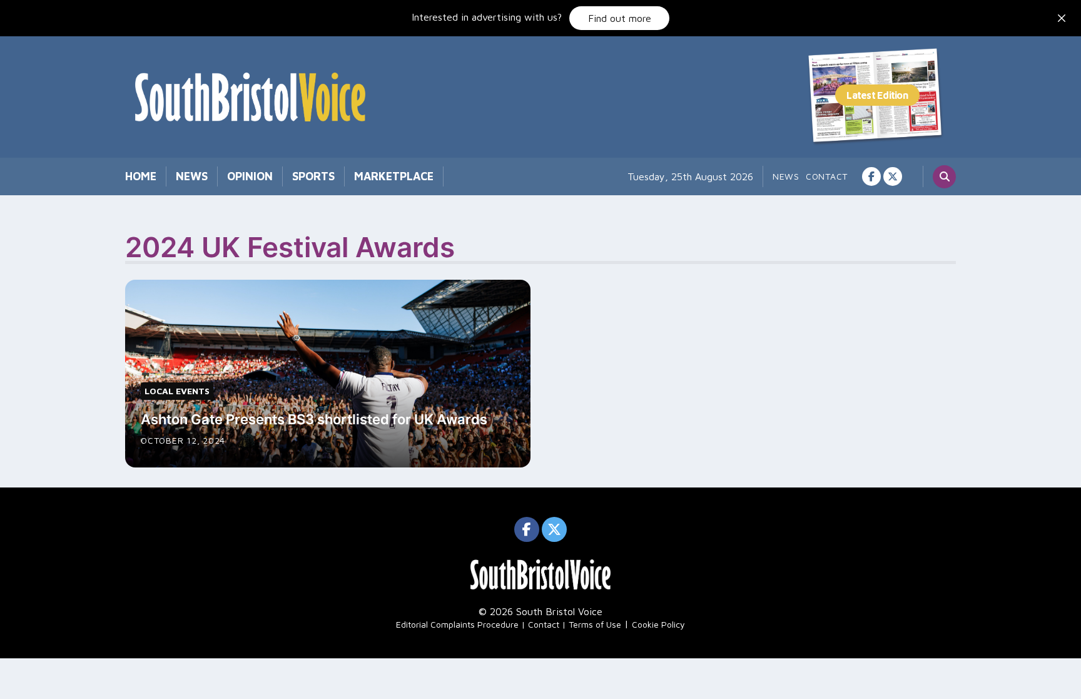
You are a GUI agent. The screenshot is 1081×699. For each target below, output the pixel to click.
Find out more (619, 18)
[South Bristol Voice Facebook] (871, 176)
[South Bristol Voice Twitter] (892, 176)
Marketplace (394, 176)
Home (140, 176)
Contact (827, 176)
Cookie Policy (658, 624)
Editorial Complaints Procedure (457, 624)
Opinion (250, 176)
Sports (313, 176)
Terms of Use (595, 624)
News (192, 176)
